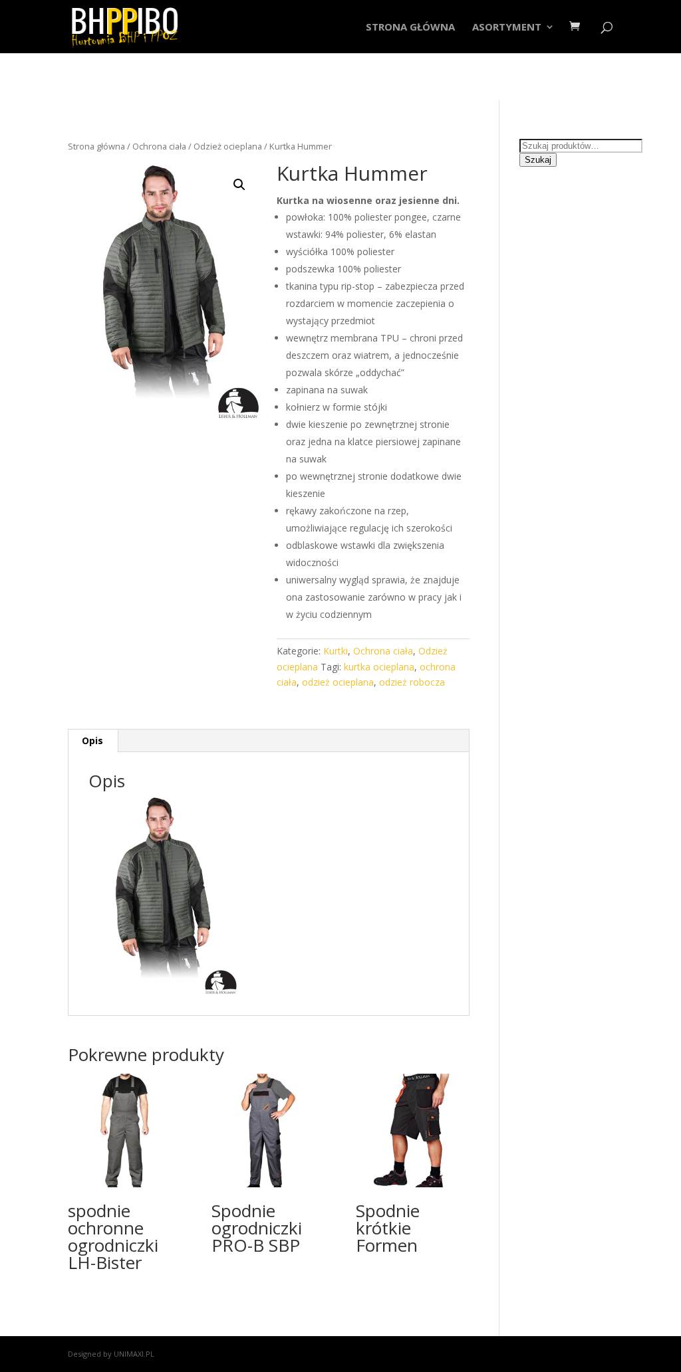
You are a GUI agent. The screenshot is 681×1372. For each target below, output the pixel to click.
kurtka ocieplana (379, 666)
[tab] (92, 741)
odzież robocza (412, 682)
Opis (92, 740)
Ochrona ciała (159, 146)
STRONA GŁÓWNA (410, 27)
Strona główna (96, 146)
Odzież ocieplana (228, 146)
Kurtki (335, 650)
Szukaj (538, 160)
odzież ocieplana (338, 682)
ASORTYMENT (506, 27)
